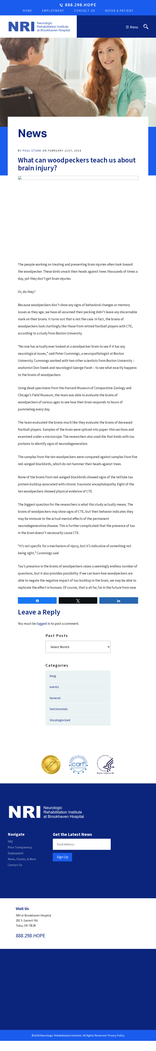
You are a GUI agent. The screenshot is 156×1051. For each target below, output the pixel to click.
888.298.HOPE (80, 5)
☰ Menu (132, 27)
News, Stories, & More (22, 859)
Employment (53, 11)
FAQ (10, 841)
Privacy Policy (116, 1035)
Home (27, 11)
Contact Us (84, 11)
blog (53, 676)
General (55, 698)
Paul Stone (32, 150)
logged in (43, 623)
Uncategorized (60, 720)
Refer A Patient (119, 11)
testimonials (59, 709)
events (54, 687)
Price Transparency (20, 847)
